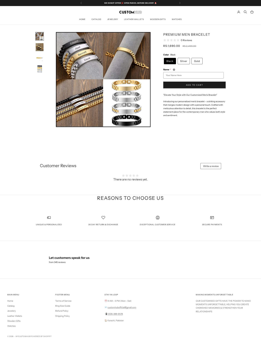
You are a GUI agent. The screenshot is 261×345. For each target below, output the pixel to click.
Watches (177, 19)
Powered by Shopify (41, 336)
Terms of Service (63, 301)
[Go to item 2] (39, 47)
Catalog (96, 19)
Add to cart (194, 85)
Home (82, 19)
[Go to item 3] (39, 58)
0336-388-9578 (115, 314)
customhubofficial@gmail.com (122, 307)
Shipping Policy (62, 316)
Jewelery (112, 19)
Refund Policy (61, 310)
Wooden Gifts (158, 19)
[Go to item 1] (39, 36)
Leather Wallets (134, 19)
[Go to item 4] (39, 69)
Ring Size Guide (62, 306)
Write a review (211, 166)
